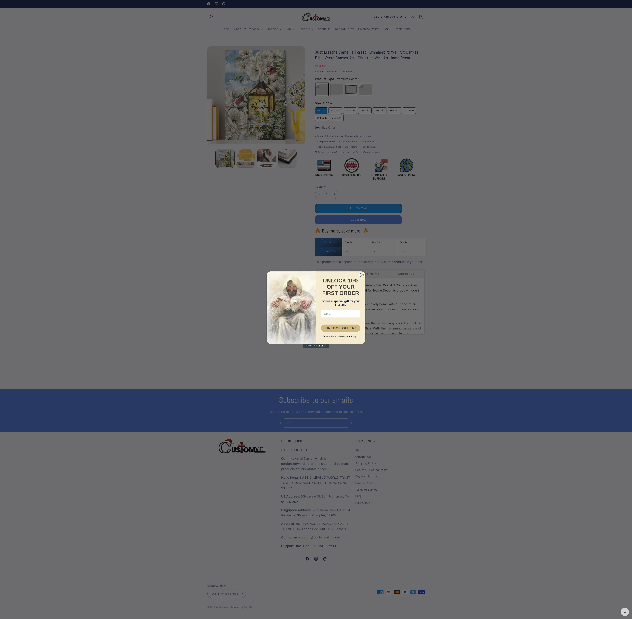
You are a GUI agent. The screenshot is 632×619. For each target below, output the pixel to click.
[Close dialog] (362, 275)
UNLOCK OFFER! (340, 328)
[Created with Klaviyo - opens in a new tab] (316, 346)
